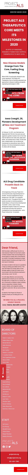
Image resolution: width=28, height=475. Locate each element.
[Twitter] (9, 447)
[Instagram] (7, 447)
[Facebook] (4, 447)
